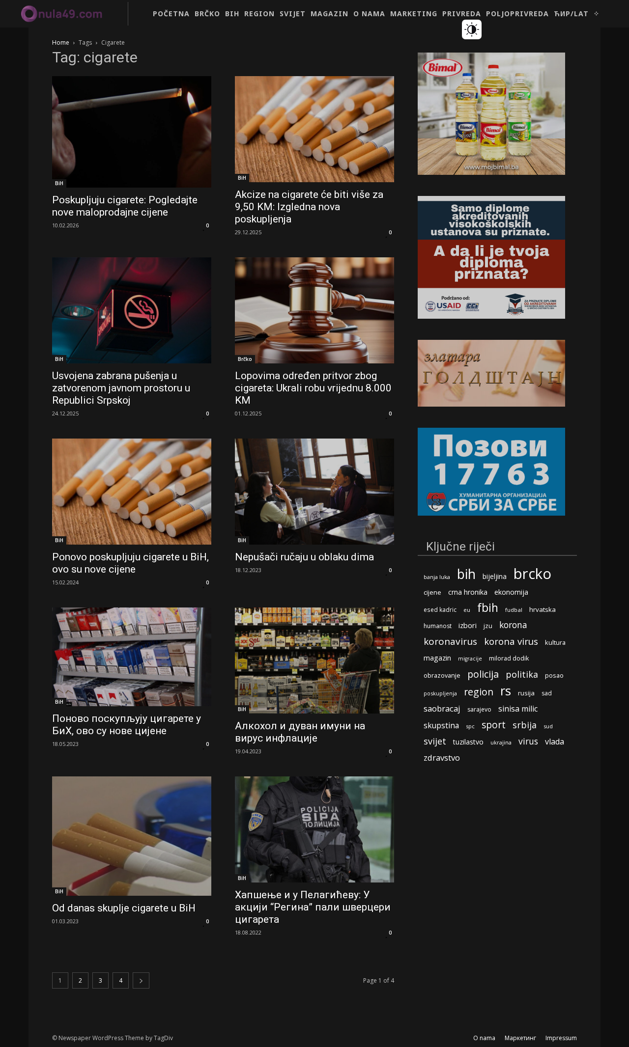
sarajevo (479, 709)
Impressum (561, 1038)
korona (513, 625)
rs (505, 691)
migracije (470, 658)
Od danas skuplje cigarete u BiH (124, 908)
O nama (484, 1038)
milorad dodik (509, 658)
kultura (555, 642)
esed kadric (440, 609)
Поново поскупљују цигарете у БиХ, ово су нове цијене (126, 725)
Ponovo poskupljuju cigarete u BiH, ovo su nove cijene (130, 563)
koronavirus (450, 641)
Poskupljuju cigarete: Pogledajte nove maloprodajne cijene (125, 206)
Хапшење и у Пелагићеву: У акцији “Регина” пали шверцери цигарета (313, 907)
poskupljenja (440, 693)
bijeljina (495, 576)
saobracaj (442, 708)
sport (494, 724)
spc (470, 726)
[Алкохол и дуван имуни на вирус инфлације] (314, 660)
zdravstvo (442, 757)
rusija (526, 693)
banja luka (437, 576)
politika (522, 674)
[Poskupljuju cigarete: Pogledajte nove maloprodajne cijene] (131, 132)
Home (60, 42)
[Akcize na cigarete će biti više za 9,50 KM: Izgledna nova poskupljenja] (314, 129)
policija (483, 674)
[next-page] (141, 980)
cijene (432, 592)
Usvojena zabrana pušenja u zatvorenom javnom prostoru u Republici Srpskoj (121, 388)
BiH (59, 183)
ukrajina (501, 742)
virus (528, 741)
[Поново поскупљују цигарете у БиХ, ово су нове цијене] (131, 656)
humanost (438, 626)
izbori (467, 625)
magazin (437, 657)
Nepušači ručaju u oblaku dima (304, 557)
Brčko (245, 359)
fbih (487, 608)
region (478, 692)
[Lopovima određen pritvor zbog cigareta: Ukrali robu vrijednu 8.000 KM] (314, 310)
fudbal (513, 609)
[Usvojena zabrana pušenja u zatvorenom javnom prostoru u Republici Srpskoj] (131, 310)
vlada (554, 742)
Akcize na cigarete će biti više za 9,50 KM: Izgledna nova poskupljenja (309, 207)
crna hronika (467, 592)
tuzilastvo (468, 741)
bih (466, 574)
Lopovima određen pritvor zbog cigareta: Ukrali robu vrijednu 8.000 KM (313, 388)
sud (548, 726)
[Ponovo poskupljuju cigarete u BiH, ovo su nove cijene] (131, 492)
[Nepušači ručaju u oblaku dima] (314, 492)
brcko (532, 574)
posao (554, 675)
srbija (525, 725)
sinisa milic (518, 709)
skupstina (441, 725)
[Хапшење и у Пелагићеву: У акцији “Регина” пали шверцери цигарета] (314, 829)
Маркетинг (520, 1038)
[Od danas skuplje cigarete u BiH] (131, 836)
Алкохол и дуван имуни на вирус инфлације (300, 732)
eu (466, 609)
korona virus (511, 641)
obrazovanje (442, 675)
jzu (488, 626)
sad (547, 693)
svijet (435, 741)
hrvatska (542, 609)
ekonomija (511, 592)
